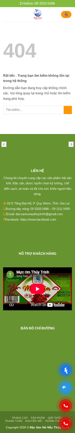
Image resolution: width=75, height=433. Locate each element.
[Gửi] (68, 110)
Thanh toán (13, 421)
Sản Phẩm (38, 417)
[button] (5, 14)
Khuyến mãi (33, 421)
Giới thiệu (55, 417)
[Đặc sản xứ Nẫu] (37, 14)
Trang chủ (20, 417)
